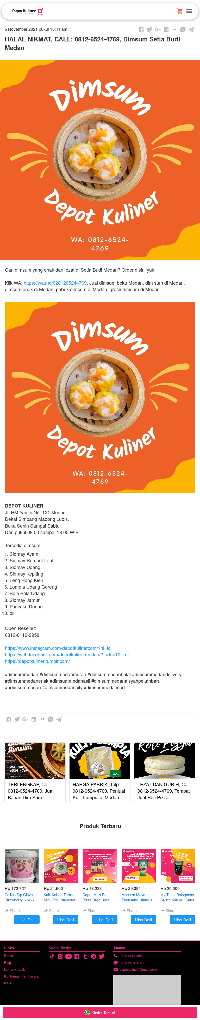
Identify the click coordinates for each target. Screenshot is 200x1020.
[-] (52, 956)
